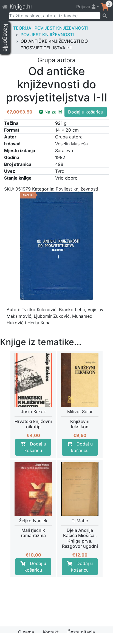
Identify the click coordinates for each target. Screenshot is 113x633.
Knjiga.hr (21, 6)
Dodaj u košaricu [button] (35, 447)
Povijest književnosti (47, 34)
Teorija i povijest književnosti (50, 28)
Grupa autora (69, 137)
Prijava (84, 6)
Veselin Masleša (71, 143)
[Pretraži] (104, 15)
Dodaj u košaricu (85, 112)
